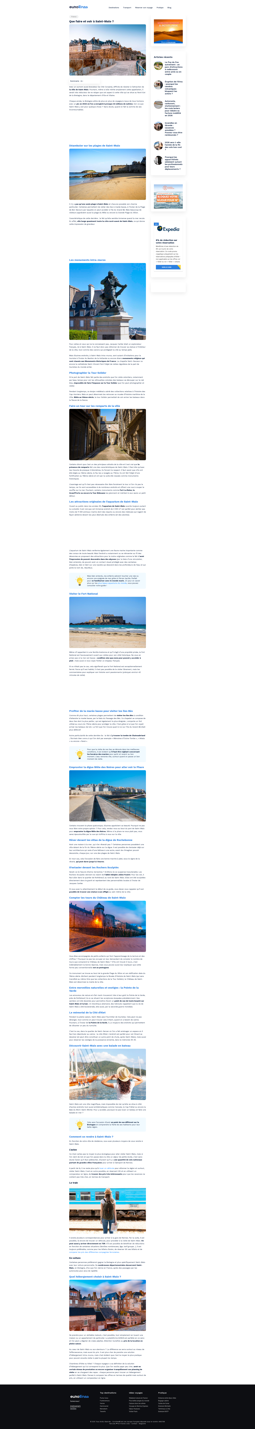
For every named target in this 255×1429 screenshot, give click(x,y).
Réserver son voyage (144, 8)
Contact (134, 1424)
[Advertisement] (107, 128)
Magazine (142, 1424)
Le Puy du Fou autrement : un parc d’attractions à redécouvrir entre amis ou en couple (173, 68)
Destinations (114, 8)
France (73, 17)
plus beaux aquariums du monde (112, 583)
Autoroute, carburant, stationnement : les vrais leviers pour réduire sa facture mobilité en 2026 (173, 108)
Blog (169, 8)
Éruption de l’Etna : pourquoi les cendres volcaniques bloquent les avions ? (174, 87)
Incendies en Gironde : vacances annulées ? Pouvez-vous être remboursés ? (173, 129)
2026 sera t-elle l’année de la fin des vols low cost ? (173, 146)
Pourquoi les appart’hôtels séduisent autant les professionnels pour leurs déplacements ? (173, 163)
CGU (128, 1424)
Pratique (160, 8)
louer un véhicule (106, 1168)
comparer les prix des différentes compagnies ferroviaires (94, 1252)
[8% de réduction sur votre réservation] (168, 229)
